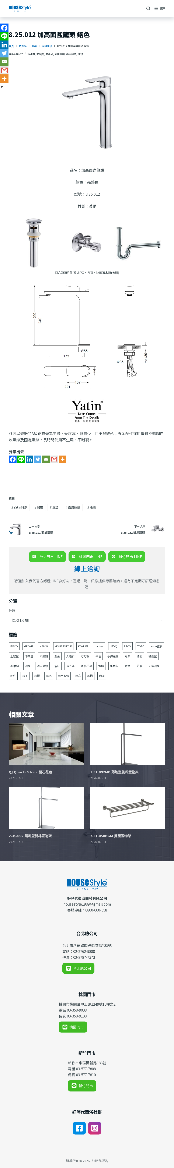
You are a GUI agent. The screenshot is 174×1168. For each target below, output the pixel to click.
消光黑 (70, 666)
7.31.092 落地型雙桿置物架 (30, 836)
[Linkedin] (29, 459)
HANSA (44, 646)
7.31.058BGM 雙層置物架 (110, 836)
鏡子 (25, 676)
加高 (38, 507)
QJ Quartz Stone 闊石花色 (30, 772)
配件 (13, 676)
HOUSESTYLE (63, 646)
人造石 (70, 656)
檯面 (139, 656)
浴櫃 (28, 666)
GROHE (28, 646)
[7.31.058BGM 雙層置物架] (127, 808)
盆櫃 (101, 666)
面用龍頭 (60, 54)
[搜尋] (148, 8)
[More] (62, 459)
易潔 (127, 656)
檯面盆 (153, 656)
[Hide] (1, 87)
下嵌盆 (29, 656)
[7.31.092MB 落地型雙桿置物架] (127, 744)
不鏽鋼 (44, 656)
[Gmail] (54, 459)
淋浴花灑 (86, 666)
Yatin (31, 54)
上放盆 (14, 656)
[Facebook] (13, 459)
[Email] (46, 459)
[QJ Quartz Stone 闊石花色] (46, 744)
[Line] (21, 459)
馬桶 (90, 676)
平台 (98, 656)
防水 (49, 676)
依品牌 (40, 54)
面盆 (78, 676)
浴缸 (57, 666)
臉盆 (54, 507)
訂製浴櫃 (154, 666)
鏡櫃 (37, 676)
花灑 (139, 666)
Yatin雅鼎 (19, 507)
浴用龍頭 (42, 666)
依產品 (49, 54)
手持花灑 (112, 656)
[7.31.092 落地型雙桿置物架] (46, 808)
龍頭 (80, 54)
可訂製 (85, 656)
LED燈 (114, 646)
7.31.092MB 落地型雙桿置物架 (114, 772)
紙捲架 (114, 666)
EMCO (14, 646)
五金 (57, 656)
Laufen (99, 646)
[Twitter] (37, 459)
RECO (127, 646)
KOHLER (83, 646)
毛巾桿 (14, 666)
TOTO (141, 646)
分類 (12, 610)
